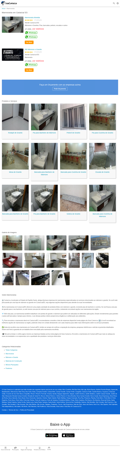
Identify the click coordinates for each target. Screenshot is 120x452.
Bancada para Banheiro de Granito (15, 214)
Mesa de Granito (15, 172)
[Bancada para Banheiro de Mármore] (44, 169)
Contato (4, 410)
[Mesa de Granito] (15, 169)
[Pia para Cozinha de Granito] (102, 130)
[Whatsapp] (71, 33)
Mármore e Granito (12, 357)
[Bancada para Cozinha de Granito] (73, 169)
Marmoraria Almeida (32, 17)
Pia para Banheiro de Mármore (44, 133)
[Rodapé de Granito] (15, 130)
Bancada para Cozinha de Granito (73, 172)
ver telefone (38, 29)
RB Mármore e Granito (33, 49)
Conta (49, 449)
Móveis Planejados (12, 365)
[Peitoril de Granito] (73, 130)
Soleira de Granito (73, 214)
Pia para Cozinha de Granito (102, 133)
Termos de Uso (13, 410)
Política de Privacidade (27, 410)
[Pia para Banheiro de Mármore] (44, 130)
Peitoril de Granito (73, 133)
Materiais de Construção (14, 361)
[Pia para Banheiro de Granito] (44, 211)
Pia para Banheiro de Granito (44, 214)
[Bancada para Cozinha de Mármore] (102, 211)
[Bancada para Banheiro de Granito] (15, 211)
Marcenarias (10, 353)
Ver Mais (29, 42)
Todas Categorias (11, 350)
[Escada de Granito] (102, 169)
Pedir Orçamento (60, 89)
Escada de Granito (103, 172)
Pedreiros (9, 368)
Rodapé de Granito (15, 133)
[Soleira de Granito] (73, 211)
